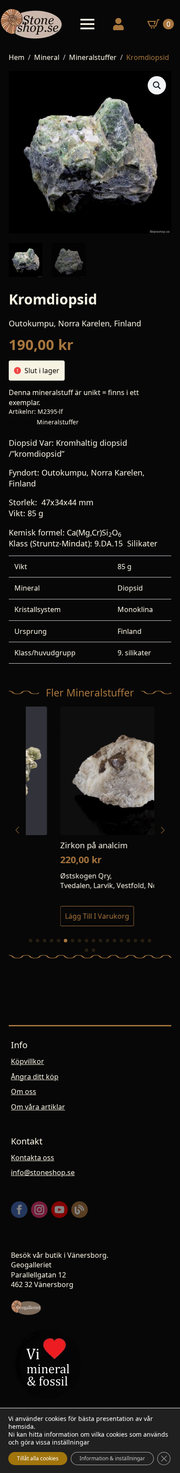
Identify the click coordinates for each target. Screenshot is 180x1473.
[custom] (79, 1209)
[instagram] (39, 1209)
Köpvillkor (27, 1061)
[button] (157, 85)
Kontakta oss (32, 1157)
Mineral (46, 57)
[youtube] (59, 1209)
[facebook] (19, 1209)
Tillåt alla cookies (38, 1458)
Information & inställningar (112, 1458)
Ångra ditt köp (35, 1076)
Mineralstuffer (93, 57)
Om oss (23, 1091)
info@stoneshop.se (43, 1172)
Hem (16, 57)
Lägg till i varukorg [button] (63, 916)
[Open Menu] (87, 24)
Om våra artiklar (38, 1107)
